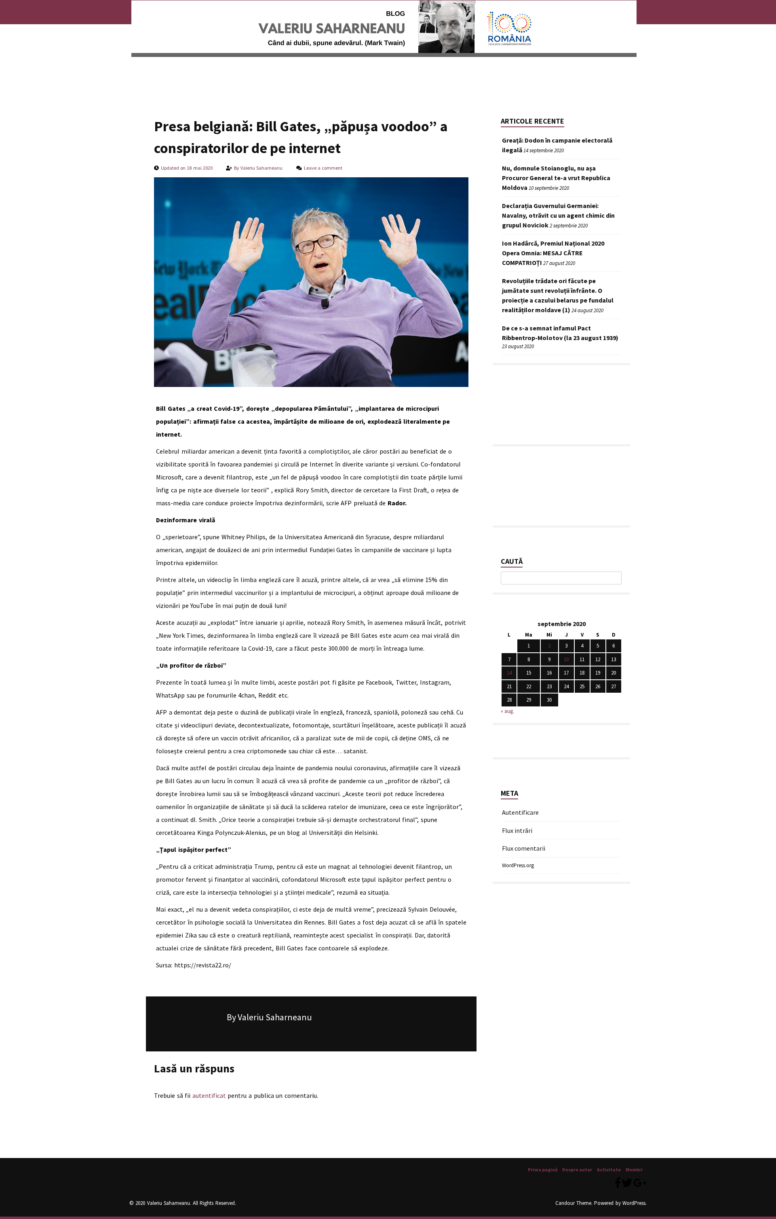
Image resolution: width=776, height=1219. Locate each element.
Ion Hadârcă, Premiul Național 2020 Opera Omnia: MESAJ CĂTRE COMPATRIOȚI (553, 253)
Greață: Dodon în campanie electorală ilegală (557, 145)
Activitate (237, 74)
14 (509, 672)
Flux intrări (517, 830)
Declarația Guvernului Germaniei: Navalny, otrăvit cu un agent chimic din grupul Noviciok (558, 215)
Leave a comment (323, 168)
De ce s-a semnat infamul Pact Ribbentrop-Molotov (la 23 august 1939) (560, 333)
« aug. (507, 711)
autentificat (209, 1095)
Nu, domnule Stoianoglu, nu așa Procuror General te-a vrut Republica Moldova (556, 177)
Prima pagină (151, 74)
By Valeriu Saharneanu (269, 1017)
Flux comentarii (523, 847)
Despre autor (197, 74)
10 (566, 659)
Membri (271, 74)
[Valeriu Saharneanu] (384, 52)
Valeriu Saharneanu (261, 168)
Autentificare (520, 811)
